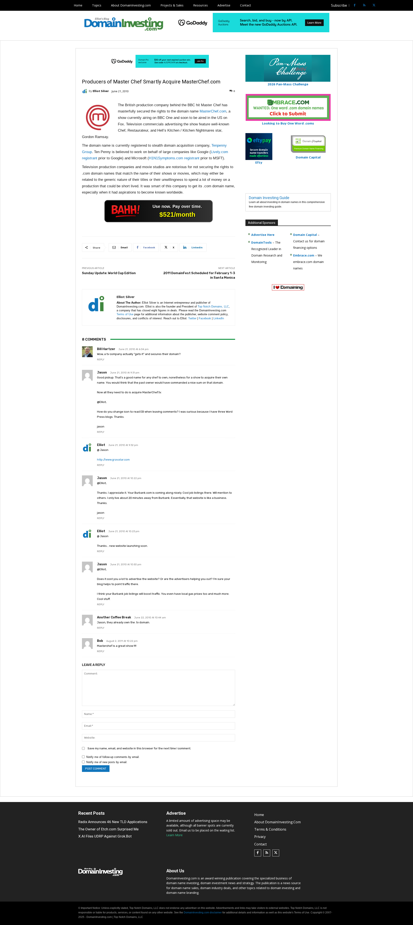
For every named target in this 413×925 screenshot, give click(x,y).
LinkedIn (218, 318)
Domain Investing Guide (269, 197)
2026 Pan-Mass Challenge (288, 84)
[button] (382, 5)
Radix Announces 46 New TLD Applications (112, 822)
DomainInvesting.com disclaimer (203, 912)
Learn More (174, 835)
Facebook (205, 318)
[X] (374, 5)
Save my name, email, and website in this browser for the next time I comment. (139, 748)
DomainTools (261, 242)
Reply (100, 359)
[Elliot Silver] (85, 91)
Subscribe (339, 5)
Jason (102, 372)
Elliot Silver (101, 91)
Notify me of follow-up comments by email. (113, 757)
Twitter (192, 318)
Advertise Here (262, 235)
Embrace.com (303, 255)
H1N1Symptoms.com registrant (174, 158)
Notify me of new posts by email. (106, 762)
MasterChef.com (213, 111)
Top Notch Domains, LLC (213, 306)
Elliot (101, 445)
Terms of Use (125, 314)
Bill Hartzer (106, 349)
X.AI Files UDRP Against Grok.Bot (105, 836)
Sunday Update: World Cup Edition (109, 273)
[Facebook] (354, 5)
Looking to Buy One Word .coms (288, 123)
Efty (258, 162)
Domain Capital (305, 235)
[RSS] (364, 5)
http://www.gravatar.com (113, 459)
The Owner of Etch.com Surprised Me (108, 829)
